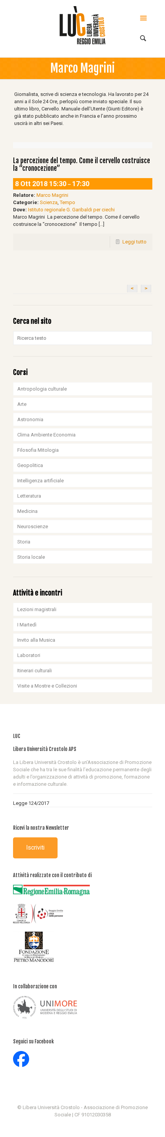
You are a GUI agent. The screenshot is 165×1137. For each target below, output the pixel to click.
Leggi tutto (134, 242)
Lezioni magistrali (36, 609)
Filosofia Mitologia (38, 450)
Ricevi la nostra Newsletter (41, 828)
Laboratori (28, 655)
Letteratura (29, 496)
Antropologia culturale (42, 389)
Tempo (67, 202)
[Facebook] (83, 1125)
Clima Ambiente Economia (46, 435)
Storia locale (31, 557)
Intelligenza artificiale (40, 480)
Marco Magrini (52, 195)
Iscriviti (35, 847)
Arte (21, 404)
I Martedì (26, 625)
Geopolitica (30, 465)
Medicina (27, 511)
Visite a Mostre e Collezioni (47, 686)
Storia (23, 542)
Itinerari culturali (34, 670)
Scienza (49, 202)
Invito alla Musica (36, 640)
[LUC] (82, 25)
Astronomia (30, 419)
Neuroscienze (32, 526)
